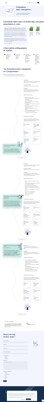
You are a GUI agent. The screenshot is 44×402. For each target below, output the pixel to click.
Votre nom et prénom (6, 340)
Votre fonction (5, 348)
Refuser (33, 399)
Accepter (28, 399)
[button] (38, 2)
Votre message (5, 360)
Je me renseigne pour (6, 355)
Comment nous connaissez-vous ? (7, 371)
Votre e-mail (5, 344)
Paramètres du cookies (23, 399)
